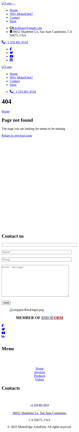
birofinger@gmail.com (27, 28)
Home (14, 10)
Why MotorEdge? (21, 14)
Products (39, 376)
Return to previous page (17, 135)
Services (39, 372)
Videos (39, 379)
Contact (15, 17)
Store (13, 21)
